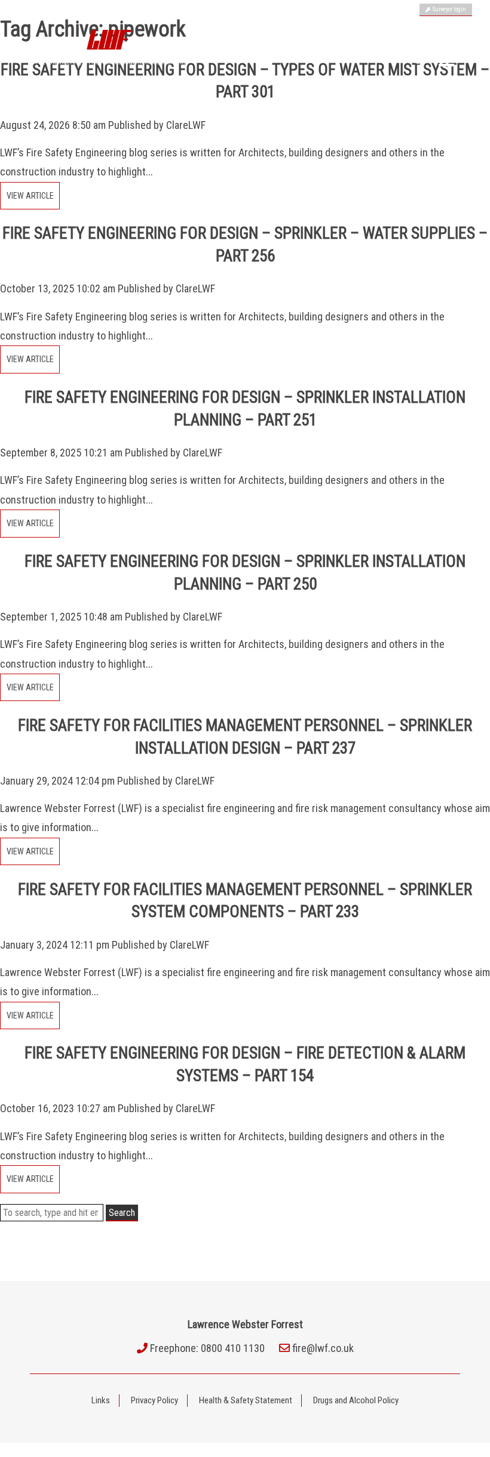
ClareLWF (186, 125)
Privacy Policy (154, 1400)
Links (100, 1400)
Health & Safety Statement (245, 1400)
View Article (30, 195)
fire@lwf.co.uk (323, 1348)
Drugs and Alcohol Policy (356, 1400)
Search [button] (122, 1212)
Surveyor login (448, 9)
